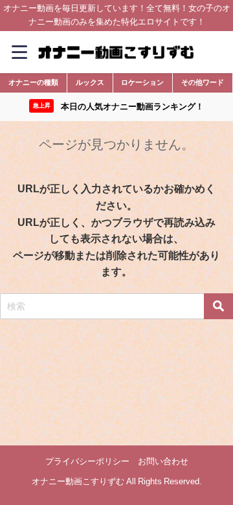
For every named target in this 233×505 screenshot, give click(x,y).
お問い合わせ (163, 461)
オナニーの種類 (33, 82)
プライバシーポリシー (87, 461)
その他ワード (202, 82)
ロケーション (142, 82)
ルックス (90, 82)
